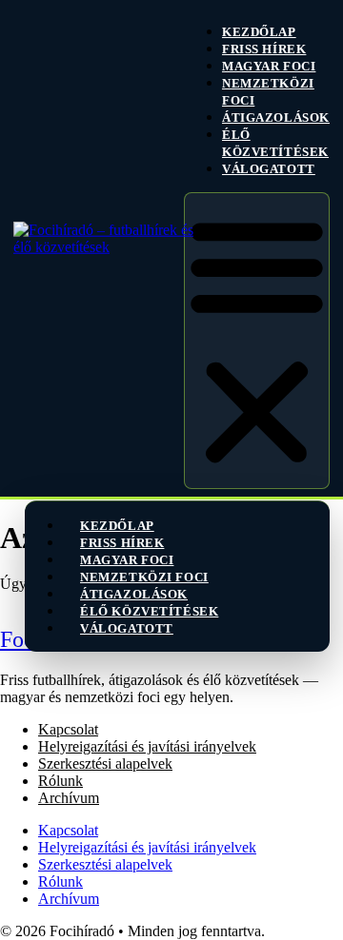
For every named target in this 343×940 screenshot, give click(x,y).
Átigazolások (276, 117)
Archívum (68, 798)
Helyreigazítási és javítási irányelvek (147, 746)
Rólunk (60, 781)
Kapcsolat (68, 729)
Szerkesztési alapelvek (105, 763)
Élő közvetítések (275, 143)
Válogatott (268, 169)
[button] (257, 340)
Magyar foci (268, 66)
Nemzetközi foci (268, 92)
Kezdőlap (259, 32)
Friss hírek (264, 49)
